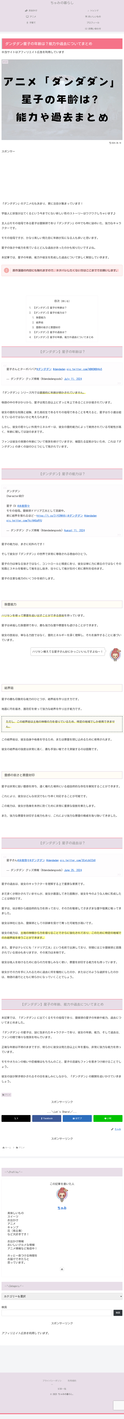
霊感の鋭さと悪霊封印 (48, 327)
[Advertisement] (62, 175)
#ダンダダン (44, 369)
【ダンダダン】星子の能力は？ (50, 313)
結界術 (39, 322)
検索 (4, 1307)
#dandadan (59, 369)
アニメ (7, 1095)
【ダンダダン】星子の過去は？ (50, 332)
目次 (57, 301)
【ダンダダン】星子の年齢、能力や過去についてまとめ (63, 337)
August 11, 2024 (74, 530)
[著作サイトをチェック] (62, 1269)
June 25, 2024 (73, 870)
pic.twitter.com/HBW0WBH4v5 (84, 369)
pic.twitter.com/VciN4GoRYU (24, 520)
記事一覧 (62, 1389)
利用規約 (72, 1381)
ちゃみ (62, 1208)
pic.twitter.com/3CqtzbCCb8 (77, 860)
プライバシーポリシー (52, 1383)
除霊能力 (41, 317)
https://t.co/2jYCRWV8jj (52, 515)
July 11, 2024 (73, 378)
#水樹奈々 (23, 505)
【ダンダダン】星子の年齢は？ (50, 308)
